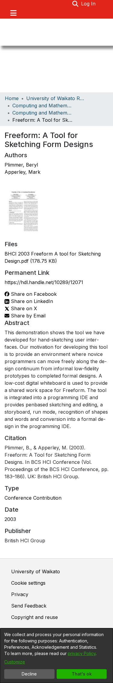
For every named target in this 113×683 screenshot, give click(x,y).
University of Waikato (35, 571)
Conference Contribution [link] (33, 498)
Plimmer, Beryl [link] (21, 165)
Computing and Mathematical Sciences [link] (42, 106)
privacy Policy (82, 653)
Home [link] (12, 98)
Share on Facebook (33, 294)
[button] (75, 3)
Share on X (23, 308)
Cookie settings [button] (28, 583)
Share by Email (27, 316)
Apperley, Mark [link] (22, 172)
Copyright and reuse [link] (34, 617)
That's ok (82, 673)
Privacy (19, 594)
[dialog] (56, 655)
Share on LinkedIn (31, 301)
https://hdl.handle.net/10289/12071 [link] (44, 282)
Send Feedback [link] (28, 606)
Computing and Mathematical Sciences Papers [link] (42, 113)
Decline (29, 673)
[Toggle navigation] (13, 13)
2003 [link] (10, 519)
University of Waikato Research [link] (56, 98)
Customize (14, 661)
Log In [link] (88, 4)
